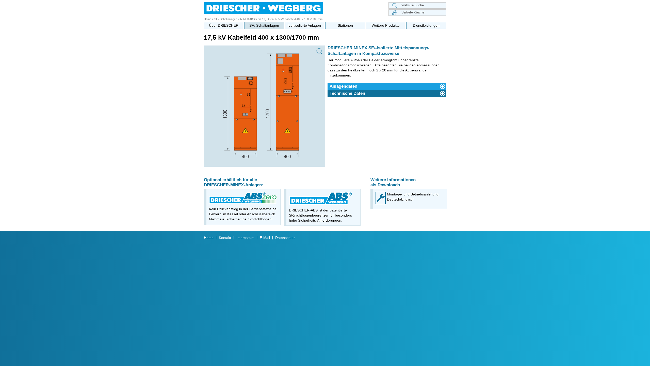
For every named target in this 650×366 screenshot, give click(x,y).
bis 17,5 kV (264, 19)
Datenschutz (285, 237)
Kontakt (225, 237)
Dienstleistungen (426, 25)
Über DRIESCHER (223, 25)
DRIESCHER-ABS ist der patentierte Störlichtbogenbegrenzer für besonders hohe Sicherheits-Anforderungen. (320, 215)
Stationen (345, 25)
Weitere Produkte (386, 25)
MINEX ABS (247, 19)
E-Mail (265, 237)
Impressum (245, 237)
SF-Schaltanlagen (225, 19)
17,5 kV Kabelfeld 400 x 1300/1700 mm (298, 19)
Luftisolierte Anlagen (304, 25)
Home (207, 19)
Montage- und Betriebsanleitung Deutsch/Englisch (412, 196)
